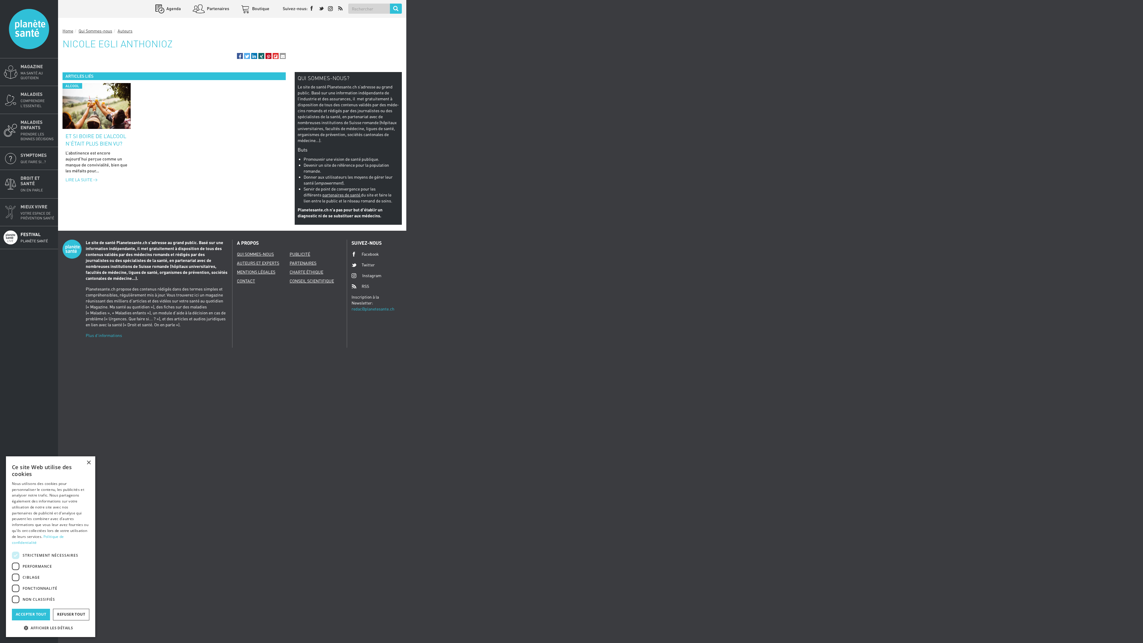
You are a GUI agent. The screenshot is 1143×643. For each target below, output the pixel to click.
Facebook (370, 254)
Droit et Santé (32, 183)
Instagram (371, 275)
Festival (34, 237)
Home (68, 30)
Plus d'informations (104, 335)
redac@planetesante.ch (373, 308)
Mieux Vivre (37, 212)
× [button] (88, 463)
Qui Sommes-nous (95, 30)
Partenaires (217, 8)
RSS (365, 286)
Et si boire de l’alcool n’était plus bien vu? (95, 140)
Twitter (368, 264)
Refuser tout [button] (71, 614)
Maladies (33, 99)
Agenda (173, 8)
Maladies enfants (37, 130)
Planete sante (29, 29)
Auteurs (125, 30)
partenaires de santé (341, 194)
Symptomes (34, 158)
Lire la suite (79, 179)
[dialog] (50, 546)
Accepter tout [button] (31, 614)
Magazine (32, 72)
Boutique (260, 8)
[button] (240, 56)
